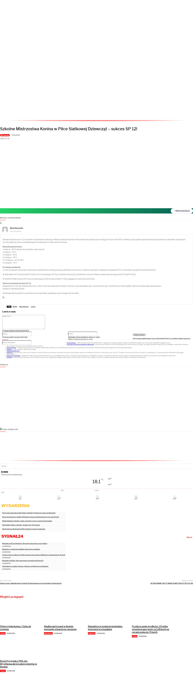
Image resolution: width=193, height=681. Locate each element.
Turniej (33, 306)
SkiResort (10, 352)
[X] (12, 203)
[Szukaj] (191, 466)
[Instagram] (174, 116)
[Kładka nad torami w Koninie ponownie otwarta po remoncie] (64, 613)
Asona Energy (71, 343)
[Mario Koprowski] (5, 230)
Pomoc (3, 671)
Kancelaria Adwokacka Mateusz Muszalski (80, 344)
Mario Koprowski (16, 228)
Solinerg (9, 357)
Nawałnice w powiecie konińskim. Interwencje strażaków (105, 628)
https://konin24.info (15, 231)
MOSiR (15, 306)
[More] (28, 203)
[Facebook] (167, 116)
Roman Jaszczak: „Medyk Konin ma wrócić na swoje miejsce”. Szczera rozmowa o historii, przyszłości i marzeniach (75, 420)
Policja (134, 636)
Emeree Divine (11, 347)
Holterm (9, 349)
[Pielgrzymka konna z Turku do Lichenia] (20, 613)
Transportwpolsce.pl (13, 351)
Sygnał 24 (91, 633)
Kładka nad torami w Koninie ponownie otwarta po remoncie (60, 628)
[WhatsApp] (182, 116)
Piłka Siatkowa (24, 306)
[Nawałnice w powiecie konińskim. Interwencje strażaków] (107, 613)
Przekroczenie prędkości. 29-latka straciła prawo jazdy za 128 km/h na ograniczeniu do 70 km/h (150, 629)
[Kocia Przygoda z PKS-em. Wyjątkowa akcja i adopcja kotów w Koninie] (20, 647)
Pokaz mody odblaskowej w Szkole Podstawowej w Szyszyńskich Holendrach (31, 583)
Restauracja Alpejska (13, 355)
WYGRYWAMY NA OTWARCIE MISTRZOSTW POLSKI (171, 583)
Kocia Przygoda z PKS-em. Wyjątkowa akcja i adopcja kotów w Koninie (18, 664)
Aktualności (5, 135)
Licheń (3, 633)
